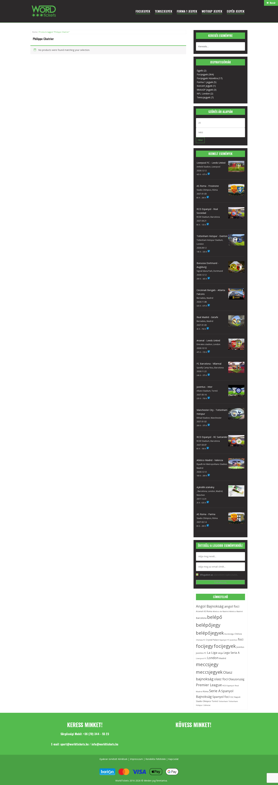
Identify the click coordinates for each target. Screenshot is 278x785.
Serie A (215, 690)
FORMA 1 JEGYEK (187, 11)
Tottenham (223, 701)
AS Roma (208, 611)
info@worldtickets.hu (105, 744)
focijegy (204, 646)
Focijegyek (202, 74)
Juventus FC (201, 653)
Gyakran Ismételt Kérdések (113, 759)
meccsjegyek (209, 672)
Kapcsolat (173, 759)
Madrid (222, 658)
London (212, 658)
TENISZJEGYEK (163, 11)
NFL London (203, 93)
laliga (220, 652)
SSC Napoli (235, 697)
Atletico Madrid (236, 611)
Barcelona (201, 617)
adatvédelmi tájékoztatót (225, 574)
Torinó (215, 701)
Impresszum (136, 759)
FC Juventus (232, 640)
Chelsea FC (200, 640)
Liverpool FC (201, 658)
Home (34, 32)
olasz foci (221, 679)
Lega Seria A (232, 653)
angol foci (231, 606)
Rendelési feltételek (155, 759)
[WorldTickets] (43, 11)
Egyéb (200, 70)
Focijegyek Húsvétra (207, 78)
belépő (214, 617)
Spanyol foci (221, 697)
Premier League (209, 685)
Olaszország (236, 679)
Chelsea (238, 634)
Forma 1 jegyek (205, 82)
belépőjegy (208, 625)
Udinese (206, 705)
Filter (200, 140)
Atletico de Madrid (221, 611)
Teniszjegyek (203, 97)
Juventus (240, 647)
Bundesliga (229, 634)
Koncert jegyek (204, 85)
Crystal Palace (212, 639)
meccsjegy (207, 664)
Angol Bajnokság (210, 606)
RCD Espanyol (228, 685)
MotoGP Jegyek (205, 89)
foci (240, 639)
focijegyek (225, 646)
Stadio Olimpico (203, 701)
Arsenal (199, 611)
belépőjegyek (210, 633)
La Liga (212, 653)
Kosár (272, 2)
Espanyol (223, 640)
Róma (205, 691)
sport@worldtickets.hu (74, 744)
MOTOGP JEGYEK (212, 11)
